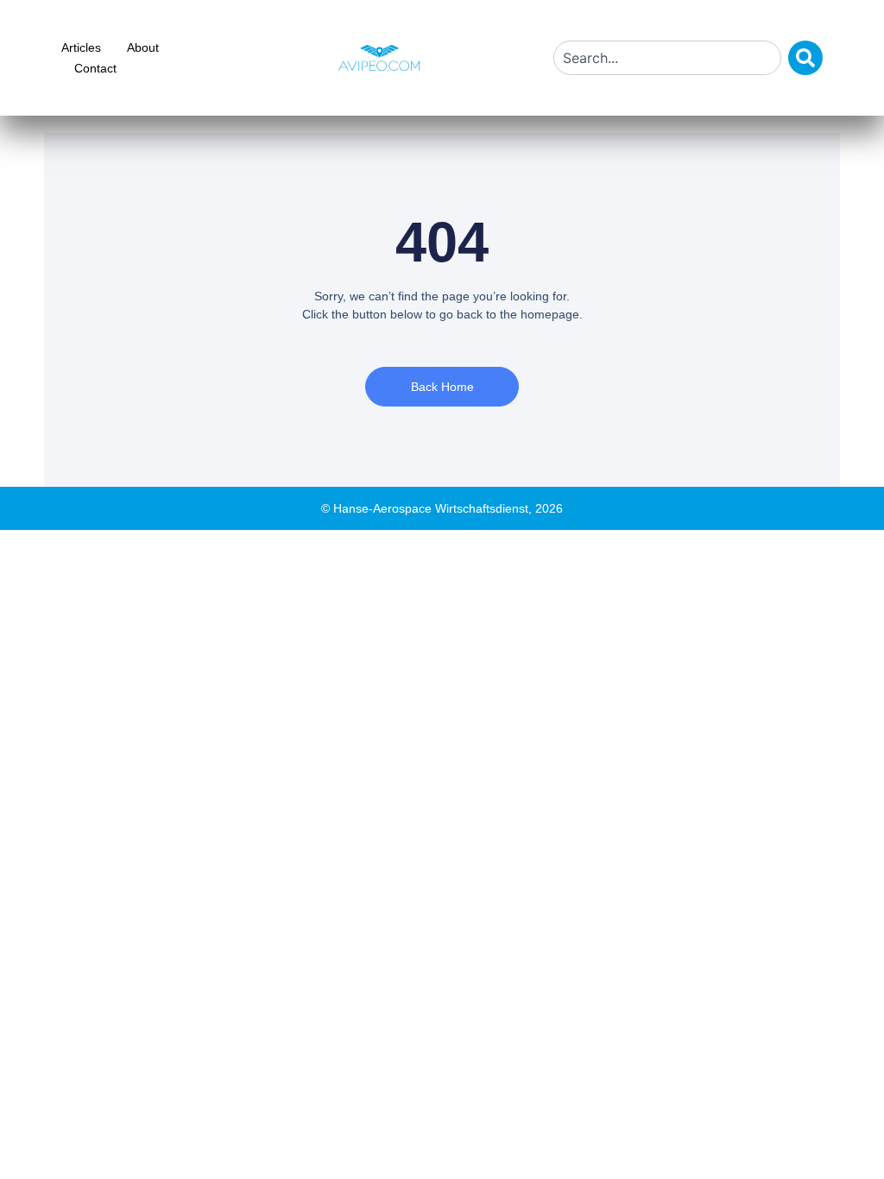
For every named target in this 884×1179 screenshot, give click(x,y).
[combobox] (667, 58)
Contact (95, 68)
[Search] (805, 58)
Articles (81, 47)
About (143, 47)
